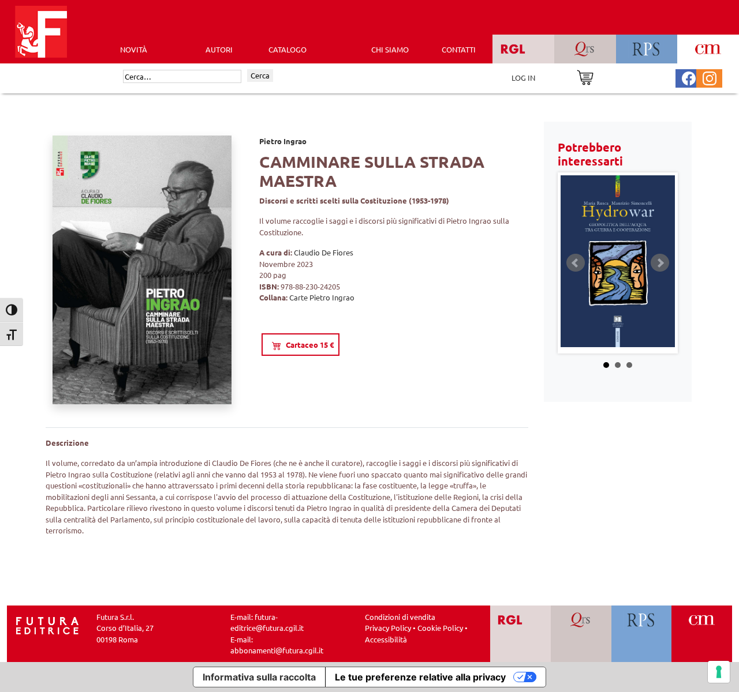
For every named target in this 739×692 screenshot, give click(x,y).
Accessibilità (386, 639)
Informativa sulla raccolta (259, 677)
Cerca (260, 75)
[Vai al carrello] (585, 76)
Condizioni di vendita (400, 617)
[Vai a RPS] (641, 633)
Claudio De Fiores (323, 252)
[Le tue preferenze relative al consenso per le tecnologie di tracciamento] (719, 672)
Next (660, 263)
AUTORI (219, 49)
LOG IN (523, 77)
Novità (133, 49)
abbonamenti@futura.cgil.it (276, 650)
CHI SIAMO (390, 49)
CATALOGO (287, 49)
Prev (575, 263)
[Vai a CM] (701, 633)
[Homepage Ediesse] (47, 624)
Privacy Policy (388, 628)
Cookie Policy (440, 628)
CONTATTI (459, 49)
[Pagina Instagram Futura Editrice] (709, 77)
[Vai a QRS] (581, 633)
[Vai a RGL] (520, 633)
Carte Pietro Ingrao (321, 297)
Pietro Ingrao (283, 141)
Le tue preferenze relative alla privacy (420, 677)
